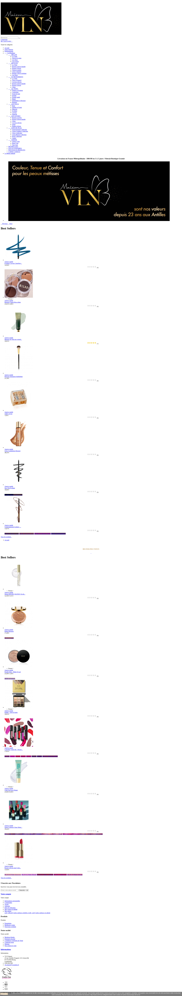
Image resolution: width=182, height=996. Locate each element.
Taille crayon (8, 414)
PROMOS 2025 (13, 146)
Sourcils (14, 114)
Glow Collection (17, 133)
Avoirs (7, 904)
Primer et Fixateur (17, 90)
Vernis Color (16, 141)
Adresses (7, 906)
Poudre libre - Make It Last (13, 672)
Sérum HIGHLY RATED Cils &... (15, 594)
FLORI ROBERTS (15, 77)
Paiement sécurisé (10, 939)
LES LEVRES (14, 116)
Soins (13, 124)
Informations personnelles (12, 901)
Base (13, 106)
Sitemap (7, 944)
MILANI (12, 55)
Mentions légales (10, 937)
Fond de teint (16, 94)
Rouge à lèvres (16, 68)
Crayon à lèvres (17, 82)
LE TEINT (13, 89)
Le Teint (14, 56)
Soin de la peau (16, 58)
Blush (14, 99)
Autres (14, 138)
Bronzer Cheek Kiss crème (13, 302)
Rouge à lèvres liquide (18, 66)
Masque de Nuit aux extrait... (13, 339)
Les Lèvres (15, 61)
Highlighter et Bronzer (19, 100)
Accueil (7, 48)
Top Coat (15, 145)
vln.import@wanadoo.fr (12, 965)
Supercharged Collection (19, 129)
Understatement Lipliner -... (13, 527)
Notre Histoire (9, 49)
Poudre (14, 95)
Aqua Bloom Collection (19, 135)
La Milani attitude (10, 153)
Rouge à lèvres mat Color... (13, 868)
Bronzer (14, 102)
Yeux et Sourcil (16, 80)
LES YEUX (13, 104)
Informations (6, 949)
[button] (4, 223)
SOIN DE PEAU (15, 128)
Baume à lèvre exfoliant (19, 73)
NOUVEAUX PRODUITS (16, 150)
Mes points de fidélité (11, 909)
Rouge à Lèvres (17, 117)
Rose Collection (17, 136)
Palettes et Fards (17, 107)
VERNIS (12, 140)
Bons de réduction (10, 908)
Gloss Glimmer (16, 72)
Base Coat (15, 143)
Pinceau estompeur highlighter (14, 376)
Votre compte (6, 894)
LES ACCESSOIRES (15, 148)
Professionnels (9, 51)
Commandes (8, 902)
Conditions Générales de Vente (14, 940)
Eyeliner (14, 111)
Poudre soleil (16, 97)
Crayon (14, 112)
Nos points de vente (10, 946)
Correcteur (15, 92)
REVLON (13, 63)
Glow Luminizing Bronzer (12, 451)
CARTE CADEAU (14, 152)
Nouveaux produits (10, 927)
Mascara (14, 109)
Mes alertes (8, 911)
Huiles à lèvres (16, 126)
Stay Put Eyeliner (10, 488)
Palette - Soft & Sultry (11, 712)
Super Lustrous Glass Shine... (13, 827)
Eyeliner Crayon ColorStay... (13, 263)
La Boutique (10, 53)
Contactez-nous (9, 942)
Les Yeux (15, 60)
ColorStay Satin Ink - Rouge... (14, 749)
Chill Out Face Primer (11, 790)
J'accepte (4, 994)
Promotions (8, 923)
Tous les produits (6, 537)
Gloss (14, 87)
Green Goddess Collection (20, 131)
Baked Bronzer (9, 631)
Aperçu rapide (9, 261)
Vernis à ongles (16, 70)
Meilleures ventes (10, 925)
